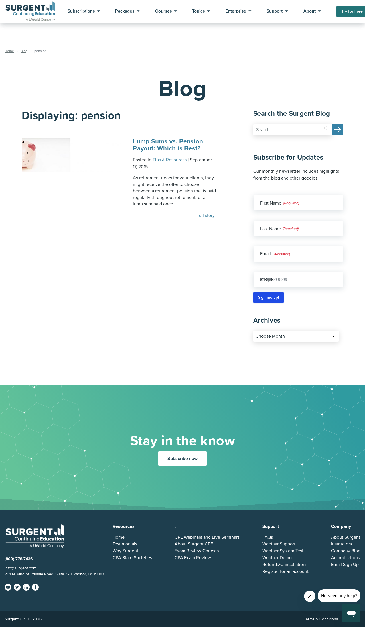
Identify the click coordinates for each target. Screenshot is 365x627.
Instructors (341, 544)
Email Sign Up (345, 564)
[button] (337, 129)
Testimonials (125, 544)
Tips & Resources (170, 160)
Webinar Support (278, 544)
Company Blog (345, 551)
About (309, 11)
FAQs (267, 537)
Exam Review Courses (197, 551)
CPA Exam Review (193, 558)
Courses (163, 11)
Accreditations (345, 558)
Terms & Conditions (321, 619)
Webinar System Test (282, 551)
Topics (198, 11)
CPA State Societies (132, 558)
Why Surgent (125, 551)
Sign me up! (268, 297)
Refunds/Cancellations (284, 564)
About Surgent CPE (194, 544)
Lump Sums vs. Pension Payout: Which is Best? (168, 144)
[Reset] (324, 127)
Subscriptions (81, 11)
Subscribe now (182, 458)
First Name (270, 203)
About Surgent (345, 537)
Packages (124, 11)
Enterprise (235, 11)
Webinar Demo (277, 558)
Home (119, 537)
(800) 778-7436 (19, 559)
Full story (206, 215)
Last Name (270, 229)
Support (275, 11)
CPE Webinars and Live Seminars (207, 537)
